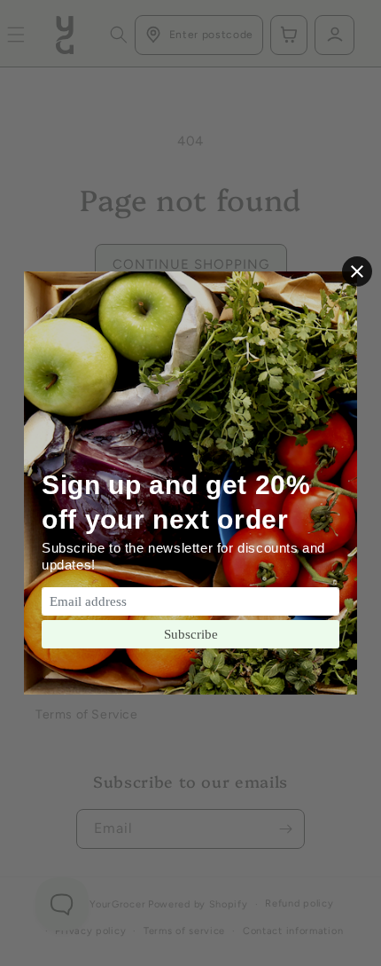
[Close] (357, 271)
